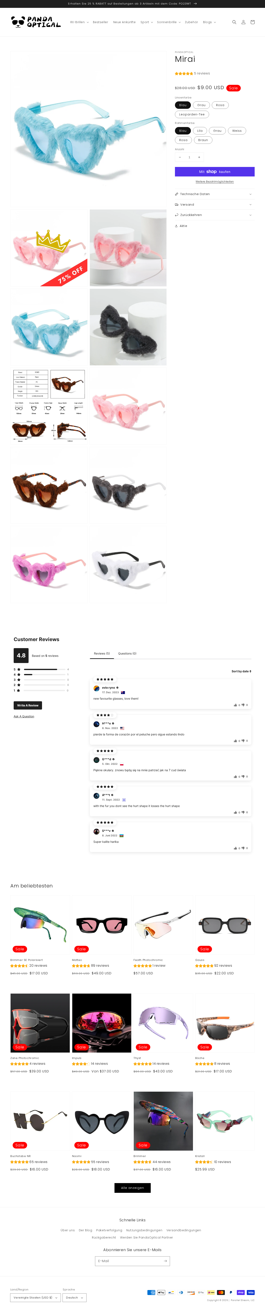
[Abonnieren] (165, 1261)
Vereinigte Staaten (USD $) (33, 1298)
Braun (203, 140)
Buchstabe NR (20, 1156)
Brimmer (140, 1156)
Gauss (200, 960)
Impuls (77, 1058)
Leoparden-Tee (192, 114)
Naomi (77, 1156)
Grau (201, 105)
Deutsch (72, 1298)
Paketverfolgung (109, 1230)
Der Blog (85, 1230)
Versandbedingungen (183, 1230)
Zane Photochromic (24, 1058)
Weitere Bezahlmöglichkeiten (215, 181)
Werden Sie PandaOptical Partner (146, 1237)
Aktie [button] (183, 226)
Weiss (237, 131)
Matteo (77, 960)
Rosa (220, 105)
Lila (200, 131)
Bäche (200, 1058)
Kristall (200, 1156)
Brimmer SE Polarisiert (26, 960)
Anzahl (179, 149)
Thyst (137, 1058)
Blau (183, 105)
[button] (234, 22)
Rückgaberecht (104, 1237)
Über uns (68, 1230)
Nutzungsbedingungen (144, 1230)
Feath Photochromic (148, 960)
